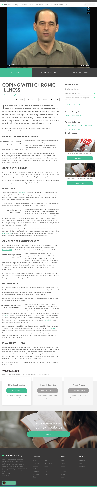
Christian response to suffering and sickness (77, 99)
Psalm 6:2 (68, 126)
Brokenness (36, 463)
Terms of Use (5, 475)
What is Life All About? (72, 93)
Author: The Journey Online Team (12, 95)
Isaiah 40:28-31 (77, 126)
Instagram (82, 466)
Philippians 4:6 (7, 233)
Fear (34, 477)
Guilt (46, 460)
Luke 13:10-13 (87, 126)
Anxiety (35, 460)
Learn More (79, 158)
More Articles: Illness (73, 105)
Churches (63, 471)
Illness (46, 466)
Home (62, 460)
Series (62, 469)
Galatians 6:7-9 (22, 192)
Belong (61, 4)
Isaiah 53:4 (6, 315)
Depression (36, 471)
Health (67, 115)
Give (66, 4)
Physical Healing (76, 115)
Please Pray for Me (80, 72)
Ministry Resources (8, 1)
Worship (63, 474)
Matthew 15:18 (54, 328)
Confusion (35, 466)
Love (46, 471)
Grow (51, 4)
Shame (46, 474)
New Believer (39, 4)
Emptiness (36, 474)
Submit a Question (48, 72)
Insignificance (48, 469)
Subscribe (80, 183)
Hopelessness (48, 463)
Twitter (81, 463)
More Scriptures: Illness (72, 129)
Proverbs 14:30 (7, 250)
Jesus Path (31, 4)
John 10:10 (48, 320)
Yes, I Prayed (16, 72)
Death (34, 469)
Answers (63, 463)
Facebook (82, 460)
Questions (24, 4)
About (62, 477)
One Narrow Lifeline (72, 89)
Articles (63, 466)
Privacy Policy (6, 473)
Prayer (56, 4)
